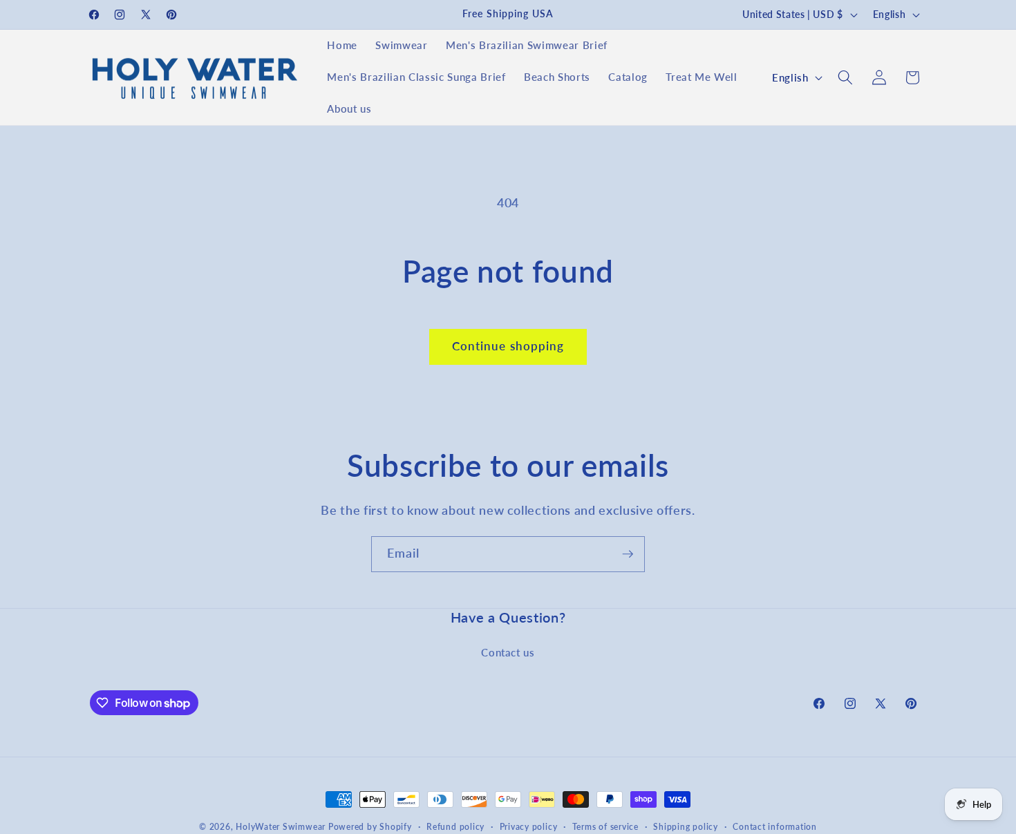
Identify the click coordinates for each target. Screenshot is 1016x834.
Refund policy (455, 827)
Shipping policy (685, 827)
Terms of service (605, 827)
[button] (845, 77)
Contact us (508, 652)
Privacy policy (529, 827)
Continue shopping (508, 346)
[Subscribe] (627, 554)
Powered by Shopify (370, 827)
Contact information (775, 827)
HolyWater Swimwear (281, 827)
